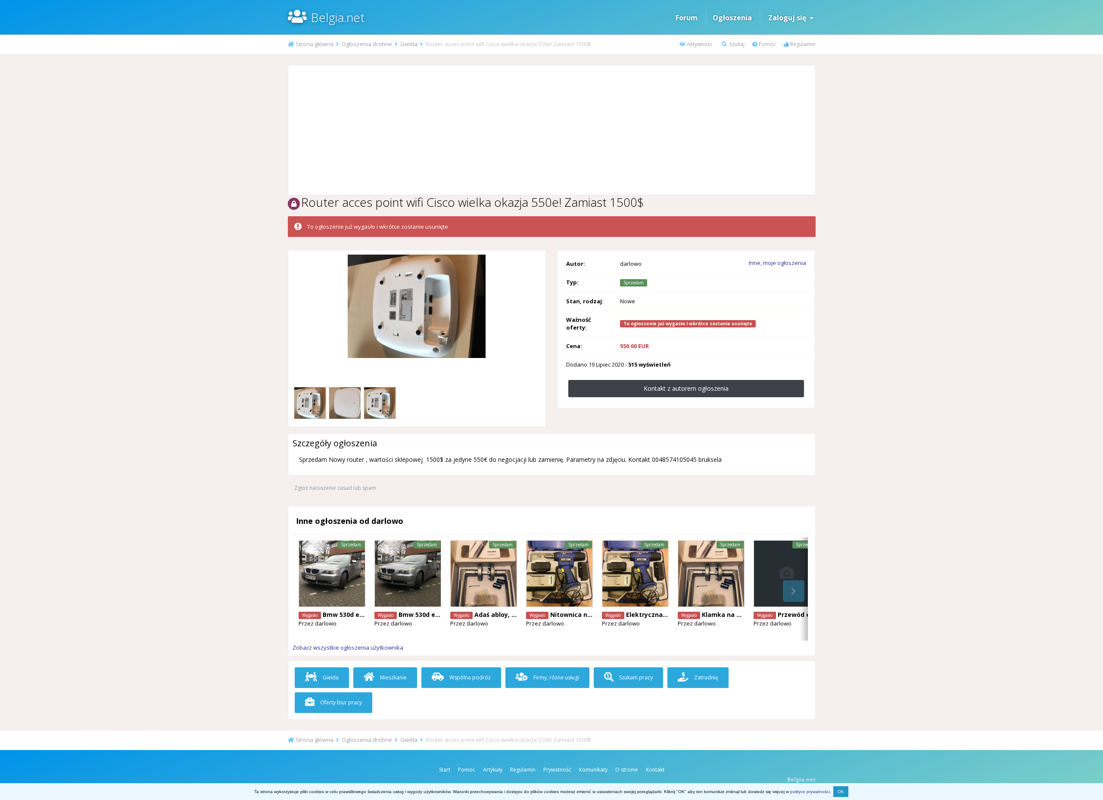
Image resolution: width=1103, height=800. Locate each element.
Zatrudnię (705, 677)
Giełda (330, 677)
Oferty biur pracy (340, 702)
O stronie (626, 769)
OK (841, 791)
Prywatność (557, 769)
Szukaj (736, 44)
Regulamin (802, 44)
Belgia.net (338, 17)
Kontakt (655, 769)
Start (444, 769)
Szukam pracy (635, 677)
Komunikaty (593, 769)
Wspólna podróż (469, 677)
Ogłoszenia (732, 17)
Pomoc (766, 44)
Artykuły (492, 769)
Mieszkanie (393, 677)
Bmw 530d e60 (344, 614)
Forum (687, 17)
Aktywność (699, 44)
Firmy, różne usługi (555, 677)
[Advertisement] (551, 130)
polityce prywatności (810, 791)
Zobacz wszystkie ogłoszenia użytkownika (348, 647)
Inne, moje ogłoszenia (777, 263)
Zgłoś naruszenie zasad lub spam (335, 488)
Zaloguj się (789, 17)
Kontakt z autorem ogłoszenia (686, 388)
